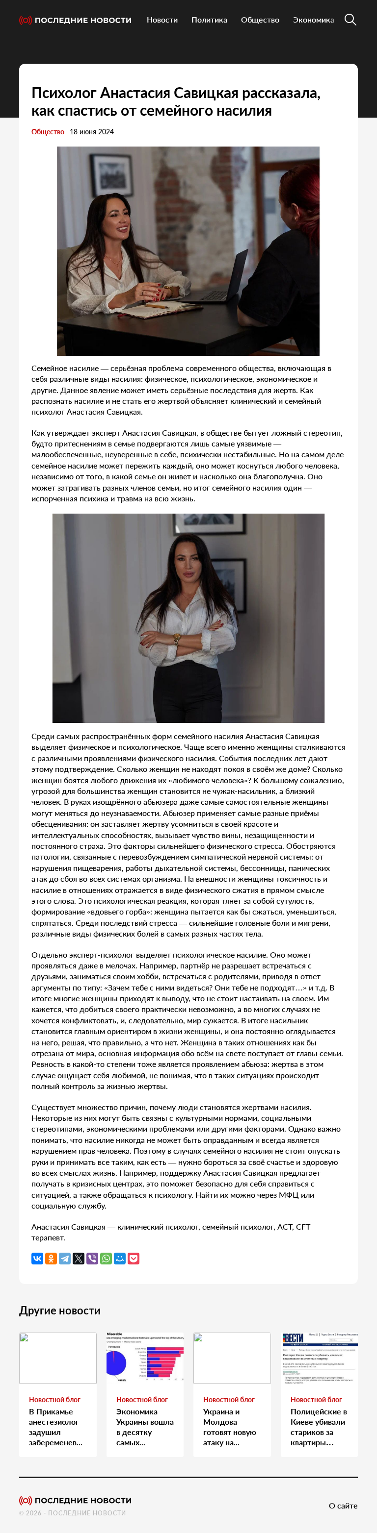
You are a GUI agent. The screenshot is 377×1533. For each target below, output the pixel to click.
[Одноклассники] (51, 1258)
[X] (78, 1258)
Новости (162, 19)
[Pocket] (133, 1258)
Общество (260, 19)
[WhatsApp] (106, 1258)
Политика (209, 19)
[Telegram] (65, 1258)
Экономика (313, 19)
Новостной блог (55, 1399)
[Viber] (92, 1258)
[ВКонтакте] (37, 1258)
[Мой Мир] (120, 1258)
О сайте (343, 1505)
